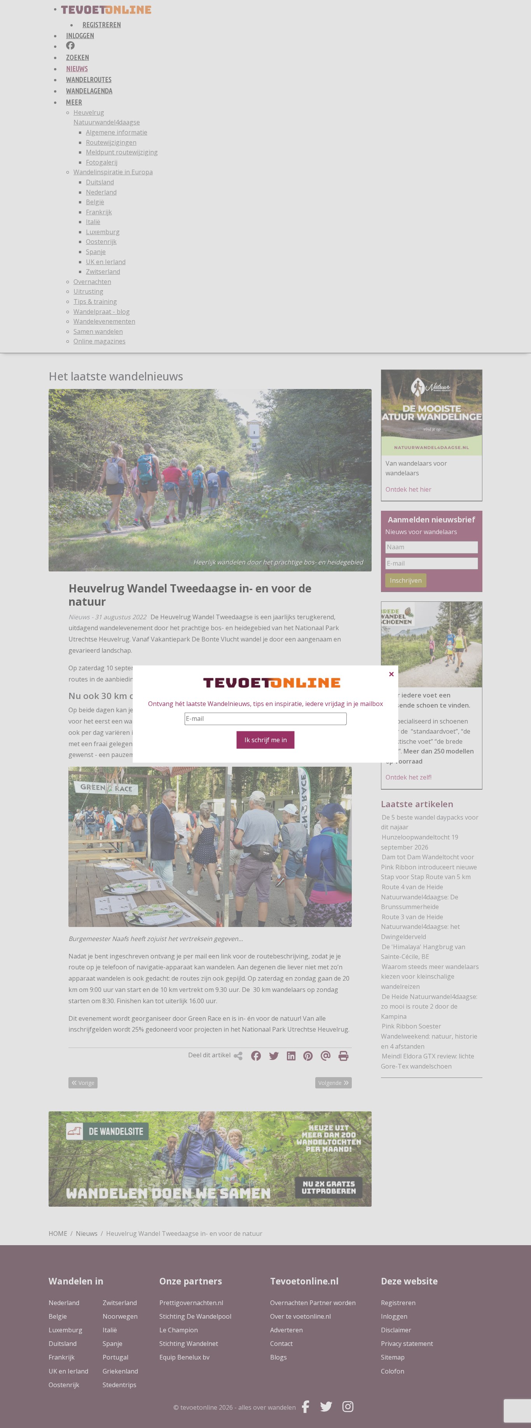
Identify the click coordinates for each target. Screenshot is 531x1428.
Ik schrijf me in (266, 739)
